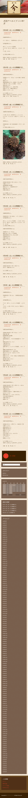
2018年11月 (5, 683)
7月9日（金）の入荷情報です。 (13, 285)
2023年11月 (5, 563)
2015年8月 (5, 761)
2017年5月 (5, 719)
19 (17, 489)
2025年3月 (5, 531)
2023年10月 (5, 565)
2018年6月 (5, 693)
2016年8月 (5, 737)
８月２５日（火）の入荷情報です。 (10, 506)
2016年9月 (5, 735)
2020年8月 (5, 641)
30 (7, 492)
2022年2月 (5, 605)
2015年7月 (5, 763)
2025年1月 (5, 535)
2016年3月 (5, 747)
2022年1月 (5, 607)
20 (20, 489)
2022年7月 (5, 595)
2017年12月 (5, 705)
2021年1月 (5, 631)
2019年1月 (5, 679)
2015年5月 (5, 767)
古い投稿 (10, 456)
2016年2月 (5, 749)
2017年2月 (5, 725)
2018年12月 (5, 681)
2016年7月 (5, 739)
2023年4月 (5, 577)
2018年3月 (5, 699)
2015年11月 (5, 755)
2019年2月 (5, 677)
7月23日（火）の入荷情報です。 (13, 206)
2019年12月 (5, 657)
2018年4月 (5, 697)
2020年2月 (5, 653)
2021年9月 (5, 615)
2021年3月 (5, 627)
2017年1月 (5, 727)
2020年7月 (5, 643)
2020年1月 (5, 655)
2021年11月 (5, 611)
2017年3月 (5, 723)
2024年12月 (5, 537)
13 (20, 487)
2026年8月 (5, 521)
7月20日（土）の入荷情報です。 (13, 256)
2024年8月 (5, 545)
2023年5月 (5, 575)
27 (20, 490)
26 (17, 490)
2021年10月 (5, 613)
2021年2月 (5, 629)
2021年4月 (5, 625)
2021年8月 (5, 617)
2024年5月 (5, 551)
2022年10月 (5, 589)
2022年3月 (5, 603)
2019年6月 (5, 669)
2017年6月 (5, 717)
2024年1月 (5, 559)
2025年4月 (5, 529)
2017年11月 (5, 707)
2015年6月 (5, 765)
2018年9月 (5, 687)
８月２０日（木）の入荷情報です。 (10, 508)
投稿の (5, 783)
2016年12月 (5, 729)
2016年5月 (5, 743)
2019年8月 (5, 665)
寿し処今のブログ (10, 795)
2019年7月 (5, 667)
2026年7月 (5, 523)
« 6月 (7, 494)
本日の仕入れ (16, 32)
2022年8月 (5, 593)
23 (7, 490)
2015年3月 (5, 771)
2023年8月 (5, 569)
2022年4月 (5, 601)
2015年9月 (5, 759)
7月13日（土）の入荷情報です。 (13, 414)
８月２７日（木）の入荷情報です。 (10, 504)
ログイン (4, 781)
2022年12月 (5, 585)
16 (7, 489)
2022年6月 (5, 597)
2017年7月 (5, 715)
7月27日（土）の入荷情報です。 (13, 67)
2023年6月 (5, 573)
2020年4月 (5, 649)
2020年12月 (5, 633)
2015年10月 (5, 757)
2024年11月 (5, 539)
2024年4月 (5, 553)
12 (17, 487)
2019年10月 (5, 661)
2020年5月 (5, 647)
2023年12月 (5, 561)
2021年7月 (5, 619)
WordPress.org (6, 787)
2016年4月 (5, 745)
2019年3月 (5, 675)
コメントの (6, 785)
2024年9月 (5, 543)
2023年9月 (5, 567)
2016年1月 (5, 751)
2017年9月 (5, 711)
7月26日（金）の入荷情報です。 (13, 104)
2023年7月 (5, 571)
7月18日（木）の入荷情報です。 (13, 322)
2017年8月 (5, 713)
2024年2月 (5, 557)
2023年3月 (5, 579)
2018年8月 (5, 689)
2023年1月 (5, 583)
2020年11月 (5, 635)
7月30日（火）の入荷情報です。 (13, 30)
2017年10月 (5, 709)
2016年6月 (5, 741)
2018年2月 (5, 701)
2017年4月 (5, 721)
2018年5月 (5, 695)
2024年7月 (5, 547)
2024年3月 (5, 555)
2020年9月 (5, 639)
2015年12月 (5, 753)
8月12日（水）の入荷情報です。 (9, 512)
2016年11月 (5, 731)
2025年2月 (5, 533)
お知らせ (4, 473)
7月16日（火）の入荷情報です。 (13, 375)
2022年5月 (5, 599)
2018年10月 (5, 685)
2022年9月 (5, 591)
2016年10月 (5, 733)
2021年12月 (5, 609)
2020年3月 (5, 651)
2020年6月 (5, 645)
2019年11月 (5, 659)
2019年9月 (5, 663)
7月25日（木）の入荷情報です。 (13, 172)
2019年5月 (5, 671)
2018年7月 (5, 691)
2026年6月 (5, 525)
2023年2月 (5, 581)
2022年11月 (5, 587)
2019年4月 (5, 673)
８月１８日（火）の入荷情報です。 (10, 510)
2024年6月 (5, 549)
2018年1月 (5, 703)
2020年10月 (5, 637)
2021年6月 (5, 621)
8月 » (20, 494)
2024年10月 (5, 541)
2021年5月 (5, 623)
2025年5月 (5, 527)
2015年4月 (5, 769)
